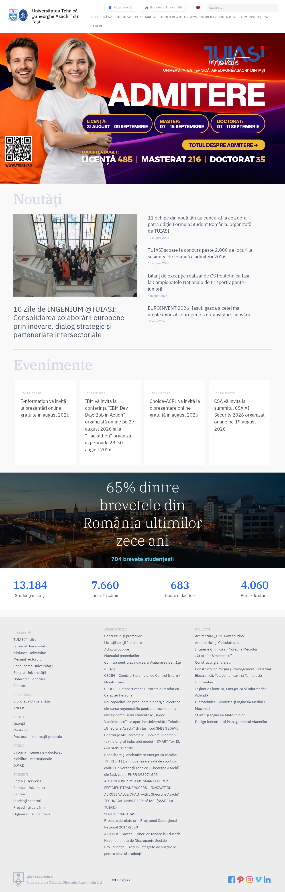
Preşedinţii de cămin (29, 807)
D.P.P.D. (19, 765)
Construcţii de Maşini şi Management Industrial (233, 669)
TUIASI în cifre (25, 639)
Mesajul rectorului (27, 659)
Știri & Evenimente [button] (216, 17)
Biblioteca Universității (166, 7)
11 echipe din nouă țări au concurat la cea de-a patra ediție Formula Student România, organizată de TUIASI (199, 224)
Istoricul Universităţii (30, 646)
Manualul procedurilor (121, 655)
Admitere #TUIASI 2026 (178, 17)
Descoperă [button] (98, 17)
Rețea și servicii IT (28, 781)
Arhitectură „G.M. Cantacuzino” (220, 636)
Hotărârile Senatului (29, 679)
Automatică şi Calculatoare (217, 642)
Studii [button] (121, 17)
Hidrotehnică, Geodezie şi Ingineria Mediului (230, 702)
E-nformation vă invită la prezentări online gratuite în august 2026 (44, 408)
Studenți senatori (27, 800)
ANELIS (19, 708)
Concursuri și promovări (123, 636)
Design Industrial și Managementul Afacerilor (231, 721)
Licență (19, 723)
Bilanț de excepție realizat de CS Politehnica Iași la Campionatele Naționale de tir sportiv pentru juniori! (198, 282)
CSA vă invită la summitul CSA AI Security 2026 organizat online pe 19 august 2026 (239, 415)
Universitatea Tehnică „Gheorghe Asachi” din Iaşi (55, 16)
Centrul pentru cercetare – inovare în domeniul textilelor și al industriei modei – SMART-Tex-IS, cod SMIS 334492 (142, 741)
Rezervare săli (123, 7)
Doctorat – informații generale (37, 736)
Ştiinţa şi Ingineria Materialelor (220, 715)
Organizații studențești (31, 814)
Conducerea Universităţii (33, 666)
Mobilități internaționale (32, 758)
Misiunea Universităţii (30, 653)
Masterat (20, 730)
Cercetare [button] (143, 17)
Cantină (19, 794)
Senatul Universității (29, 672)
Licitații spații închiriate (123, 642)
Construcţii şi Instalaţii (213, 662)
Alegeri (96, 26)
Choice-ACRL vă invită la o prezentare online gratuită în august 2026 (175, 408)
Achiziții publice (116, 649)
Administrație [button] (252, 17)
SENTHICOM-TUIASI (120, 814)
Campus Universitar (29, 787)
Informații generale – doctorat (37, 752)
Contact (19, 685)
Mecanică (202, 708)
